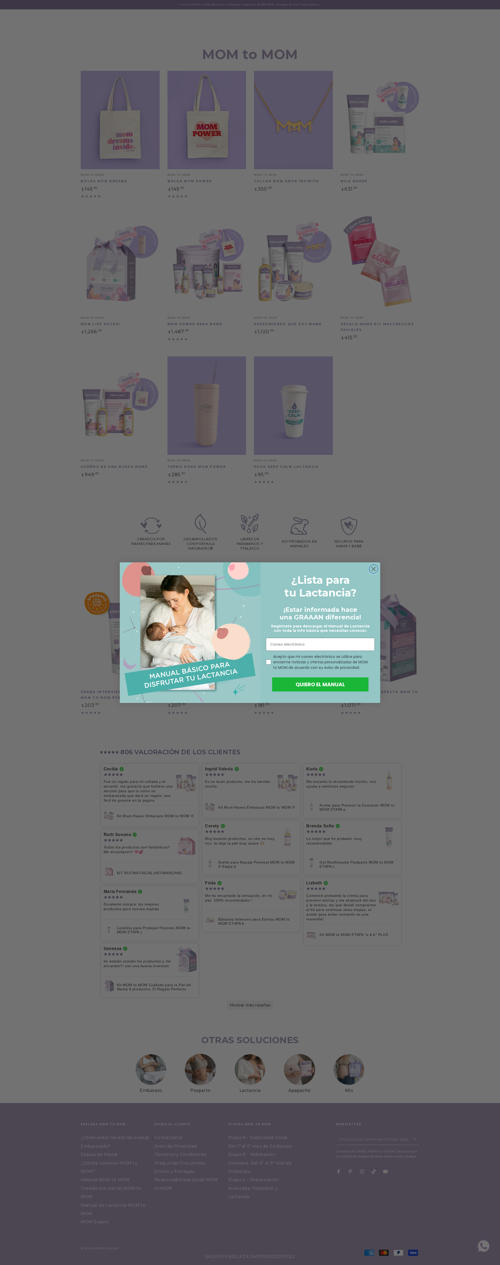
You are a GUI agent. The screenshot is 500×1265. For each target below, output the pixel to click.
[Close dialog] (373, 569)
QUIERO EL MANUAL (320, 684)
